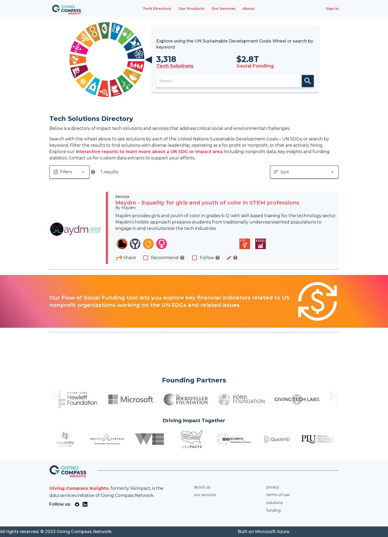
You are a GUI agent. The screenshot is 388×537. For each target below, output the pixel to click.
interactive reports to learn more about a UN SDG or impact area (150, 151)
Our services (205, 494)
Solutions (274, 502)
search (307, 81)
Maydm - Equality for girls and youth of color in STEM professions (207, 202)
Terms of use (278, 494)
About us (202, 487)
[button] (69, 172)
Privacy (272, 487)
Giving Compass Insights (79, 488)
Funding (273, 510)
